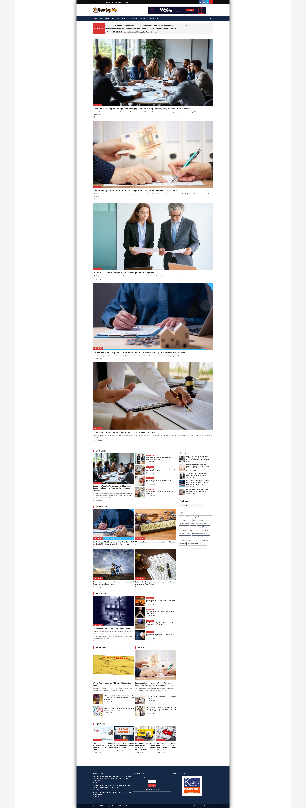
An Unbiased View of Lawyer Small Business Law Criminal (160, 612)
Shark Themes (208, 806)
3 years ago (98, 440)
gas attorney (183, 530)
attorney (193, 517)
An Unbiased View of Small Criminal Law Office (111, 629)
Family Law (206, 527)
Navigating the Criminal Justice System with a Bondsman (160, 492)
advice (187, 517)
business (208, 517)
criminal (208, 520)
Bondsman (201, 517)
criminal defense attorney (187, 523)
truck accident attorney (194, 543)
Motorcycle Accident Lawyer (200, 533)
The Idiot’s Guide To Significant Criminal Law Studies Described (160, 601)
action (181, 517)
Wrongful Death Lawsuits (198, 547)
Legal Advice (153, 18)
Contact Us (107, 2)
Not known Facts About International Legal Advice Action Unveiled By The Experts (145, 746)
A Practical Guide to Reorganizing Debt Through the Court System (131, 32)
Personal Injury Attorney (187, 540)
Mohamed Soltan (184, 533)
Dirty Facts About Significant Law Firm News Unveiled (161, 697)
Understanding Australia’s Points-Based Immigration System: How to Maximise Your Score (140, 29)
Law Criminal (121, 18)
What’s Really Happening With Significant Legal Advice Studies (124, 745)
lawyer (191, 530)
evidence (193, 527)
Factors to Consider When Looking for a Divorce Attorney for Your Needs (155, 583)
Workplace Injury (184, 547)
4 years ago (140, 586)
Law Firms (143, 18)
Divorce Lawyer (184, 527)
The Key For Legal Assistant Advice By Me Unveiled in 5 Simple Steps (103, 746)
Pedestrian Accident (203, 537)
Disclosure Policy (117, 2)
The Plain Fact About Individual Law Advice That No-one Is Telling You (166, 746)
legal (196, 530)
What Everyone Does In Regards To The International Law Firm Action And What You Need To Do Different (161, 709)
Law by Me (156, 789)
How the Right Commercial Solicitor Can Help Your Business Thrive (124, 432)
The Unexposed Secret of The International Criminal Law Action (160, 635)
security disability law (202, 540)
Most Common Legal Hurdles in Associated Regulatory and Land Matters (113, 583)
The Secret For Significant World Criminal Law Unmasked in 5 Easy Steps (161, 623)
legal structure (204, 530)
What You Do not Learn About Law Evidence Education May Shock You (119, 709)
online (194, 537)
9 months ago (99, 117)
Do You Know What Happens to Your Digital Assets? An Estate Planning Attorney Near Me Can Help (139, 352)
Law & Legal (98, 18)
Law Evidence (132, 18)
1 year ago (98, 279)
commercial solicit (198, 520)
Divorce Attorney (201, 523)
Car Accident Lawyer (185, 520)
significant (183, 543)
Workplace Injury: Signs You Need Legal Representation (158, 481)
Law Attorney (109, 18)
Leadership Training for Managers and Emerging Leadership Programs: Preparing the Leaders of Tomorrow (147, 25)
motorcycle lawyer (185, 537)
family (199, 527)
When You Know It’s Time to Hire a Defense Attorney (155, 542)
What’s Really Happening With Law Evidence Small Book (113, 684)
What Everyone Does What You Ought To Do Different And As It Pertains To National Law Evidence (119, 697)
